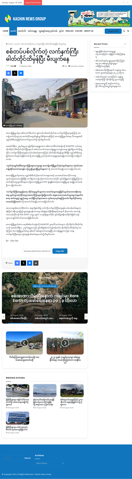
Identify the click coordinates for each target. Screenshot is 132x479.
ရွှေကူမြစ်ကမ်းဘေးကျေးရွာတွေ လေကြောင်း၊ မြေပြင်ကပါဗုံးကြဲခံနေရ (110, 54)
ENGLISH (69, 31)
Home (5, 31)
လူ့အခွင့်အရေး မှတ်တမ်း (48, 31)
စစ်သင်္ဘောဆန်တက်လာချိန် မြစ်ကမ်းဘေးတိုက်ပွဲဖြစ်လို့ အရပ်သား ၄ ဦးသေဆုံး (43, 402)
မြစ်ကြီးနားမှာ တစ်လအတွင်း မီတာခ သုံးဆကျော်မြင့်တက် (17, 428)
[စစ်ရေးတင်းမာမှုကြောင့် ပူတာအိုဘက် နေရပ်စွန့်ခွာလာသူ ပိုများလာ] (72, 390)
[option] (45, 298)
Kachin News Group (43, 474)
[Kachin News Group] (66, 18)
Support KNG (48, 3)
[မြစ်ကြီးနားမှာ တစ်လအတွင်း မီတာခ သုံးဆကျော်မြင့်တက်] (17, 418)
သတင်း (13, 31)
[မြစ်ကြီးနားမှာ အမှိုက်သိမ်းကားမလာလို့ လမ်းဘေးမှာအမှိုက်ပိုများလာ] (17, 390)
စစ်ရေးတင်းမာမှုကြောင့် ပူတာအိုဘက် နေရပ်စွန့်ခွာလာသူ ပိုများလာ (71, 402)
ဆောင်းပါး (22, 31)
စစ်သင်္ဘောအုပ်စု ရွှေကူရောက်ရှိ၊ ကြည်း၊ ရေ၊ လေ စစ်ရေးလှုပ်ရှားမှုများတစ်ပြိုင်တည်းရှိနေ (110, 63)
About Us (88, 31)
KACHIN (78, 31)
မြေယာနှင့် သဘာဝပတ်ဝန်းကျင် (44, 286)
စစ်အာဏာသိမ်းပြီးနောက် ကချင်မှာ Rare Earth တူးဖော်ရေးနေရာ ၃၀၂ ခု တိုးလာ (45, 298)
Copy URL (60, 251)
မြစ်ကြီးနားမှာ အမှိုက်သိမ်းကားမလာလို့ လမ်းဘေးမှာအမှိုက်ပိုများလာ (17, 402)
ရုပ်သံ (61, 31)
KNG (12, 66)
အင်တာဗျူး (32, 31)
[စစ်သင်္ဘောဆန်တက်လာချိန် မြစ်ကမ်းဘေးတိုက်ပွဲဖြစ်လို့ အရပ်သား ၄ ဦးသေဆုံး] (44, 390)
